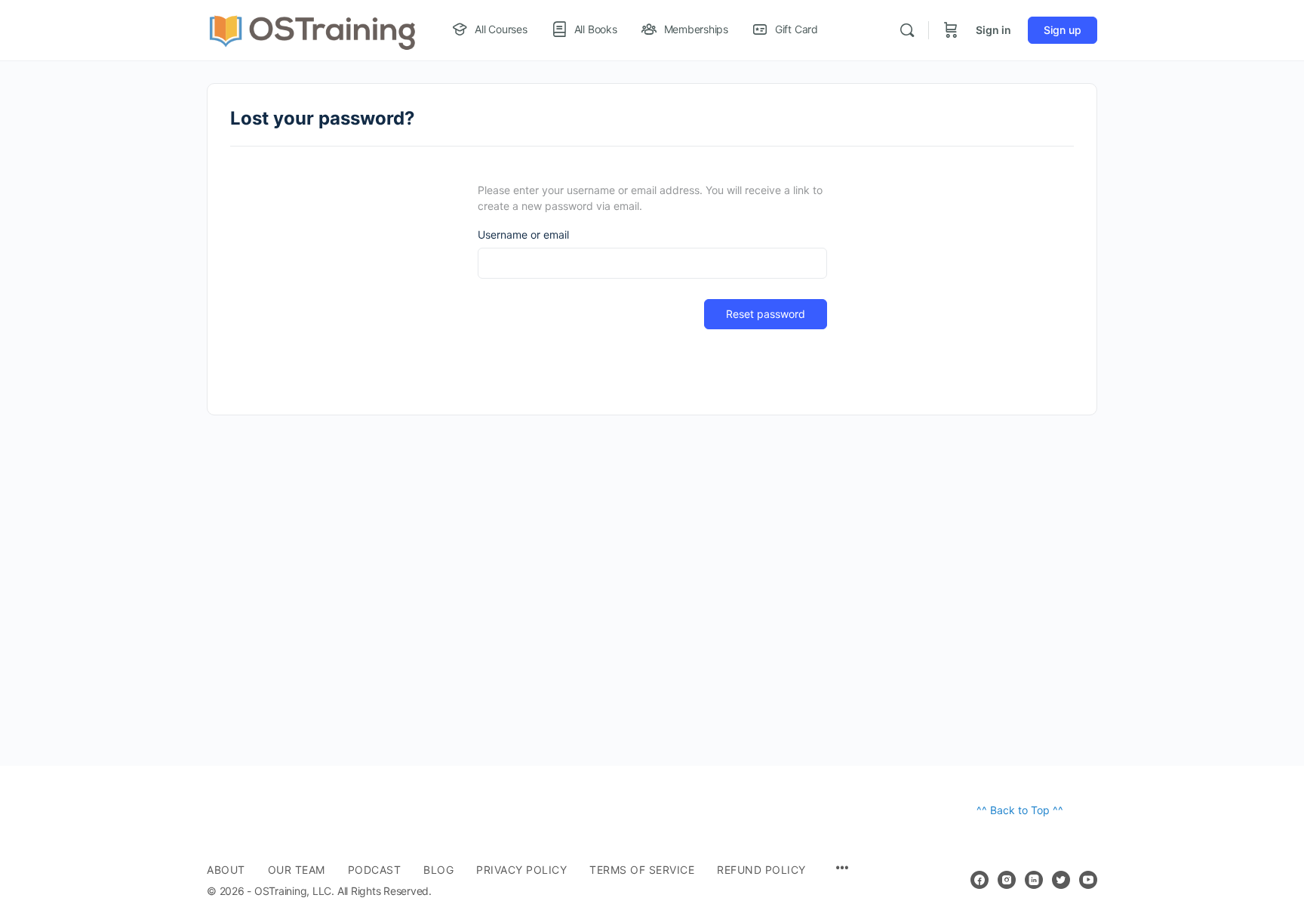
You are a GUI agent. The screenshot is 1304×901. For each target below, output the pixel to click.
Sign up (1062, 29)
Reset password (765, 313)
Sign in (993, 29)
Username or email (523, 234)
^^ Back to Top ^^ (1019, 810)
